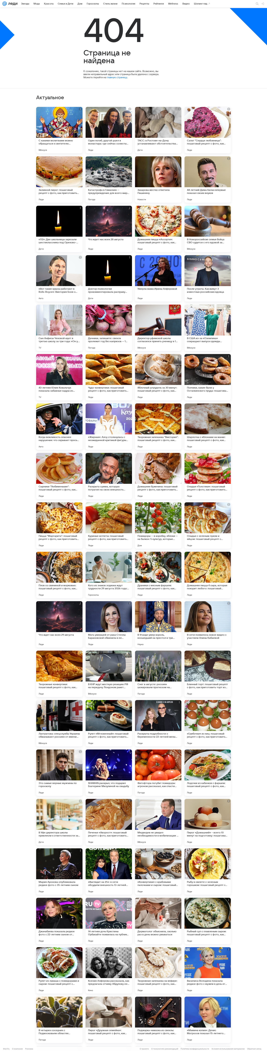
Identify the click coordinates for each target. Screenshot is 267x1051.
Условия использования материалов (228, 1049)
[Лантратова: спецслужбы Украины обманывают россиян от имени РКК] (59, 723)
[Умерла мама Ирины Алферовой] (158, 278)
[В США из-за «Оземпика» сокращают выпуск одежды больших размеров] (207, 328)
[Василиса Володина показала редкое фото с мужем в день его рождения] (207, 970)
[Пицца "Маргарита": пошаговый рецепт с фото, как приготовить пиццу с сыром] (59, 525)
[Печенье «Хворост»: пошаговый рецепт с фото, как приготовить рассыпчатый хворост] (109, 822)
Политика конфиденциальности (195, 1049)
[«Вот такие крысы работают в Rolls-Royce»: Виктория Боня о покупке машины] (59, 278)
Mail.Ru (6, 1049)
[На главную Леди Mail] (12, 3)
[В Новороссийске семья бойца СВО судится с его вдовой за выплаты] (207, 229)
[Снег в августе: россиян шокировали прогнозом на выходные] (158, 674)
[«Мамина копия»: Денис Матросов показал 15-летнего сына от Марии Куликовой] (207, 1020)
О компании (17, 1049)
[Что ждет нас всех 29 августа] (59, 624)
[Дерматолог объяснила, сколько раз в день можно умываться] (158, 921)
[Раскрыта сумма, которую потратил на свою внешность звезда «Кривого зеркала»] (109, 476)
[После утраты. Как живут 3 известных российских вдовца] (207, 278)
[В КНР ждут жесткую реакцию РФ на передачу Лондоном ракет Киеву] (109, 674)
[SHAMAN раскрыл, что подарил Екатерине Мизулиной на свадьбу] (109, 772)
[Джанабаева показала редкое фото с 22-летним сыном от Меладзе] (59, 921)
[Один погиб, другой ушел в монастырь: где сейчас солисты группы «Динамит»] (109, 130)
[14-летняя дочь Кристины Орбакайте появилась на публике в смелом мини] (109, 921)
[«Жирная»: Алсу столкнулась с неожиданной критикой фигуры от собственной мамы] (109, 426)
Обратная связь (254, 1049)
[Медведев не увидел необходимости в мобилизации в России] (158, 822)
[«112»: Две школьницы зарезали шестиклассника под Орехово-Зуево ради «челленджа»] (59, 229)
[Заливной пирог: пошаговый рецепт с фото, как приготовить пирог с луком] (59, 179)
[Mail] (4, 3)
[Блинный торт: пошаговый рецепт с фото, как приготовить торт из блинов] (207, 674)
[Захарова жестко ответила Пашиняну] (158, 179)
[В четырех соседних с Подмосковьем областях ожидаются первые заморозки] (59, 1020)
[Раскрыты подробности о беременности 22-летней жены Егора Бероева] (158, 723)
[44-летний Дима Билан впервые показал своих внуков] (207, 179)
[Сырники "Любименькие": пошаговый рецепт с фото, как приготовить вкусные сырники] (59, 476)
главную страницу (117, 77)
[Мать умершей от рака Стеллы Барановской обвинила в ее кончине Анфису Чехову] (109, 624)
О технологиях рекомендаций (164, 1049)
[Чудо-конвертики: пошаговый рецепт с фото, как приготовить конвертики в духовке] (109, 377)
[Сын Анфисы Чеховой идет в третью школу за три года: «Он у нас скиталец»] (59, 328)
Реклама (29, 1049)
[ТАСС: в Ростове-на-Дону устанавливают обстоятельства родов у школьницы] (158, 130)
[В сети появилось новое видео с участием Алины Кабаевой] (207, 624)
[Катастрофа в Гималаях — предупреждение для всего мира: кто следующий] (109, 179)
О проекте (144, 1049)
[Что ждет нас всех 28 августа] (109, 229)
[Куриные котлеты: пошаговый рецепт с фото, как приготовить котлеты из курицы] (109, 525)
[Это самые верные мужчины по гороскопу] (59, 772)
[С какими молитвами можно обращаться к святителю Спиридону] (59, 130)
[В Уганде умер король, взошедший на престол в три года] (158, 624)
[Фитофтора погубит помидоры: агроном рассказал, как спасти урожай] (158, 772)
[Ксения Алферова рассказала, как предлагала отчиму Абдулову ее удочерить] (109, 970)
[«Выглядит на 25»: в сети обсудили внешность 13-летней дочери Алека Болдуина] (109, 871)
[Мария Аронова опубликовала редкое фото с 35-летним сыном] (59, 871)
